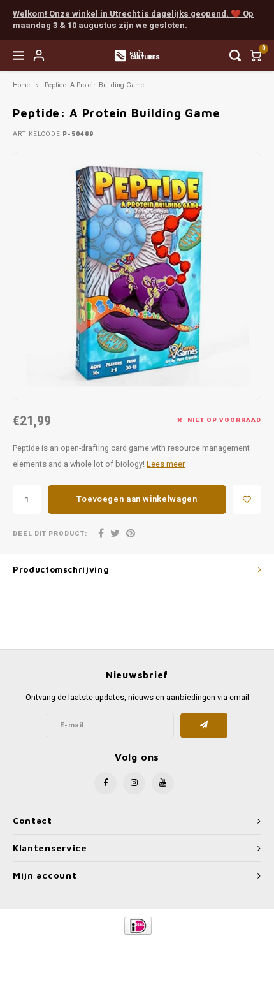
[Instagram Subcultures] (134, 783)
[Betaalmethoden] (137, 925)
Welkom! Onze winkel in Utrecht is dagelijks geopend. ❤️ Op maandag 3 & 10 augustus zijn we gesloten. (133, 20)
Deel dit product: (50, 534)
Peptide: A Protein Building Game (94, 85)
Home (21, 85)
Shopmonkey (137, 957)
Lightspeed (188, 947)
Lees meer (166, 464)
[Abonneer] (204, 725)
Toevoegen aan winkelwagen (136, 499)
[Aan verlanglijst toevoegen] (247, 499)
